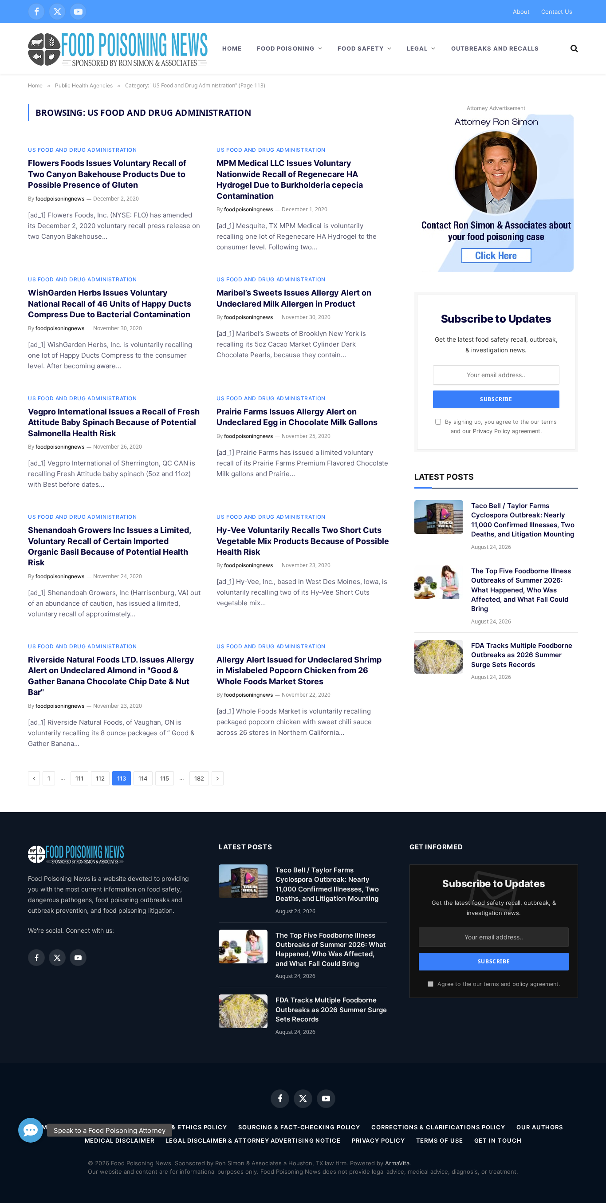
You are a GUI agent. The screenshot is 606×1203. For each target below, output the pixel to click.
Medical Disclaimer (119, 1140)
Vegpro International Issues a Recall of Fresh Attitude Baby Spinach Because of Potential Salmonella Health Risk (114, 422)
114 (143, 778)
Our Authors (539, 1127)
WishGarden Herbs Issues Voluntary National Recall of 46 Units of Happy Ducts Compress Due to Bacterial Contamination (109, 303)
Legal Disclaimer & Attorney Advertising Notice (253, 1140)
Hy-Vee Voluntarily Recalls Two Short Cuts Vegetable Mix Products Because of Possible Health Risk (302, 540)
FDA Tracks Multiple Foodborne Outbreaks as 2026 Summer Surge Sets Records (521, 655)
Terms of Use (439, 1140)
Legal (417, 48)
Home (232, 48)
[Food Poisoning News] (118, 48)
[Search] (573, 49)
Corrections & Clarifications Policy (438, 1127)
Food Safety (361, 48)
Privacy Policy (491, 431)
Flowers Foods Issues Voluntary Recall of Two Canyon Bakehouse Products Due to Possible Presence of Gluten (107, 173)
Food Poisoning (286, 48)
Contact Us (556, 11)
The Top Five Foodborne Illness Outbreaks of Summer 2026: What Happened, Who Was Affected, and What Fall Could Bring (521, 590)
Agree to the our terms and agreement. (498, 984)
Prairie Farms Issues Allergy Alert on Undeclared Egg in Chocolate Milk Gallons (297, 417)
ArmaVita (397, 1163)
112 (100, 778)
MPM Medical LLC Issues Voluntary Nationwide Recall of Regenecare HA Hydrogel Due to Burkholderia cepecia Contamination (289, 179)
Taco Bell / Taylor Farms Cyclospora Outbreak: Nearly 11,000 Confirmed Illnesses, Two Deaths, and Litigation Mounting (523, 519)
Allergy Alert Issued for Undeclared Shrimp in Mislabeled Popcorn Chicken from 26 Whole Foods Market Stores (299, 670)
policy (520, 984)
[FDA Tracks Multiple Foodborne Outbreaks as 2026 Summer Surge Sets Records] (438, 657)
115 (164, 778)
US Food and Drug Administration (82, 149)
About (521, 11)
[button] (30, 1128)
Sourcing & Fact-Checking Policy (299, 1127)
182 (199, 778)
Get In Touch (498, 1140)
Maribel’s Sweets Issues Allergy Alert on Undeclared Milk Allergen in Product (293, 298)
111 (79, 778)
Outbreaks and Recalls (495, 48)
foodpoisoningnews (59, 198)
